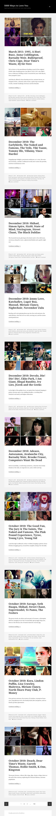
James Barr (18, 716)
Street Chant (18, 257)
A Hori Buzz (33, 96)
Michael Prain (22, 409)
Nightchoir (28, 332)
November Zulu (35, 332)
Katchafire (31, 331)
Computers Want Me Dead (29, 481)
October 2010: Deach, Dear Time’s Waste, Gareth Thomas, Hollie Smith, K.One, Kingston (27, 765)
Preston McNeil (16, 636)
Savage (29, 636)
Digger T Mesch (42, 714)
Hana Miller (23, 793)
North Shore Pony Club (24, 717)
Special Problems (21, 100)
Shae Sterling (38, 483)
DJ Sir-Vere (20, 99)
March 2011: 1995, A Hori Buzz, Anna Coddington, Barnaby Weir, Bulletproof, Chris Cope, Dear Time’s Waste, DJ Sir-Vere (26, 58)
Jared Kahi (20, 177)
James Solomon (12, 331)
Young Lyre (20, 562)
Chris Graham (32, 558)
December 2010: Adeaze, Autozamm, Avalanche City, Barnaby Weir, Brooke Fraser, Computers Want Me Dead (28, 455)
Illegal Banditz (38, 408)
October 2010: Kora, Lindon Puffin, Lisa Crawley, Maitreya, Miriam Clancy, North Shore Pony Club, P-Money (26, 687)
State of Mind (37, 255)
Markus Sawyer (34, 177)
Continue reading (15, 87)
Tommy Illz (24, 180)
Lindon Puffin (27, 716)
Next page (50, 804)
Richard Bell (24, 636)
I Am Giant (31, 408)
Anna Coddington (40, 96)
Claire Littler (31, 254)
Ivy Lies (44, 408)
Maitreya (40, 716)
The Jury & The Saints (19, 561)
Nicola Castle (15, 717)
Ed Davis (21, 408)
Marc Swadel (43, 331)
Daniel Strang (39, 558)
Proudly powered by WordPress (16, 813)
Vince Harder (34, 180)
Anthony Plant (41, 175)
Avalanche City (41, 480)
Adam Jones (31, 406)
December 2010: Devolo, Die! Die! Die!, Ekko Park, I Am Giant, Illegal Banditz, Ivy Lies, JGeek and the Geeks (27, 380)
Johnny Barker (26, 177)
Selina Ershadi (20, 794)
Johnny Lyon (20, 331)
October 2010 (23, 558)
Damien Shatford (42, 329)
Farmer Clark (12, 716)
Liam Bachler (15, 483)
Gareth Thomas (16, 793)
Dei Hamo (44, 406)
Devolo (10, 408)
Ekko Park (26, 408)
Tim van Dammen (16, 180)
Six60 (32, 255)
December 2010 (22, 175)
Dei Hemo (14, 99)
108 (34, 804)
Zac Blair (33, 257)
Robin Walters (16, 255)
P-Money (33, 717)
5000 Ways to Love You (16, 5)
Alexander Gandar (32, 175)
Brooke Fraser (19, 481)
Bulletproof (30, 97)
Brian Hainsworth (13, 177)
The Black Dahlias (25, 257)
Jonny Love (25, 331)
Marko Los (11, 332)
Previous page (6, 804)
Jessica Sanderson (32, 99)
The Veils (39, 178)
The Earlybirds (21, 178)
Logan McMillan (12, 100)
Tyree (16, 562)
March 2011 (22, 96)
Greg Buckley (15, 559)
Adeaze (30, 480)
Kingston (14, 794)
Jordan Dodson (40, 99)
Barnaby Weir (12, 97)
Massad (16, 332)
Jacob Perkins (36, 793)
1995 (28, 96)
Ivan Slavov (37, 254)
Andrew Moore (32, 634)
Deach (37, 791)
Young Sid (26, 562)
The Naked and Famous (31, 178)
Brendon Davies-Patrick (21, 97)
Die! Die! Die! (15, 408)
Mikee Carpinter (23, 483)
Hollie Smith (29, 793)
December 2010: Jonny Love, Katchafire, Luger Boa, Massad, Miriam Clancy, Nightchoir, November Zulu (27, 303)
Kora (22, 716)
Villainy (29, 180)
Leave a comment (32, 100)
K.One (10, 794)
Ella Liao (25, 99)
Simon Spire (28, 255)
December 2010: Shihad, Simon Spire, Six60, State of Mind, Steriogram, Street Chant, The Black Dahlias (26, 228)
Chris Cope (36, 97)
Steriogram (11, 257)
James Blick (42, 793)
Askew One (39, 634)
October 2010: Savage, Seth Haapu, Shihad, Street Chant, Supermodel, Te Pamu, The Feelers (27, 608)
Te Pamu (21, 637)
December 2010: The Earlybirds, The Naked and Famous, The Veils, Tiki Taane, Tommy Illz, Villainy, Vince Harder (28, 148)
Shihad (22, 255)
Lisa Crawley (34, 716)
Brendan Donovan (32, 329)
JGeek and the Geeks (14, 409)
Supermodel (15, 637)
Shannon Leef (29, 409)
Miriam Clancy (22, 332)
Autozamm (35, 480)
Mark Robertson (31, 559)
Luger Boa (36, 331)
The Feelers (26, 637)
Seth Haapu (34, 636)
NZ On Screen (41, 177)
